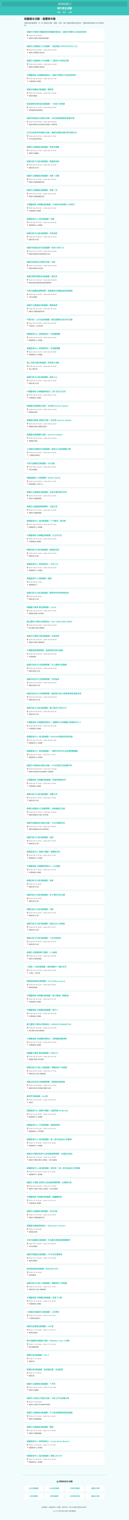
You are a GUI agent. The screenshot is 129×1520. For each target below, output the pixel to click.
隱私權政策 (72, 1511)
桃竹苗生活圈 (64, 8)
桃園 (58, 12)
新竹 (64, 12)
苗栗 (70, 12)
